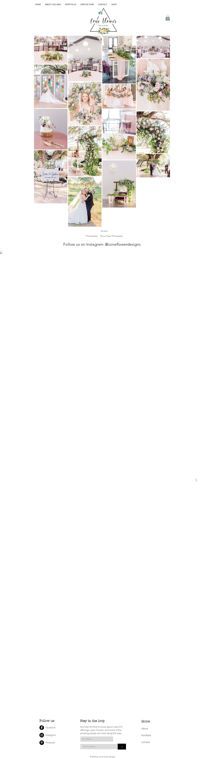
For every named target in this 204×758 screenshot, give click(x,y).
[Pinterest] (41, 742)
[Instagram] (41, 735)
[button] (167, 18)
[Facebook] (41, 727)
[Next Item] (196, 480)
